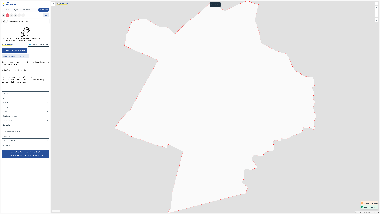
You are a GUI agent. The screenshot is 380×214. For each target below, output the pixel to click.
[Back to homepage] (9, 4)
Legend (376, 212)
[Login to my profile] (376, 3)
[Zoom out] (376, 15)
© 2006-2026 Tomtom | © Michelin (364, 212)
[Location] (376, 20)
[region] (215, 107)
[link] (369, 203)
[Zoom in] (376, 12)
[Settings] (376, 8)
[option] (3, 15)
